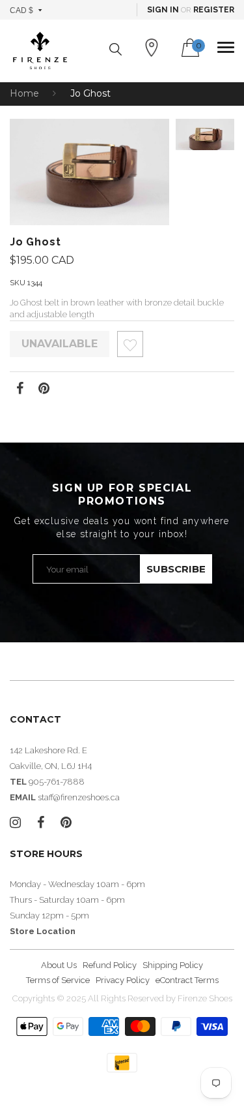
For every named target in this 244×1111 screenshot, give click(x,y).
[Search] (115, 49)
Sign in (163, 9)
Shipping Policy (172, 965)
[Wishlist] (130, 347)
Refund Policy (110, 965)
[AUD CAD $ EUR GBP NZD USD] (26, 10)
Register (213, 9)
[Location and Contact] (151, 48)
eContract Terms (187, 980)
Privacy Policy (123, 980)
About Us (59, 965)
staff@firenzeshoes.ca (79, 797)
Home (24, 93)
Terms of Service (58, 980)
